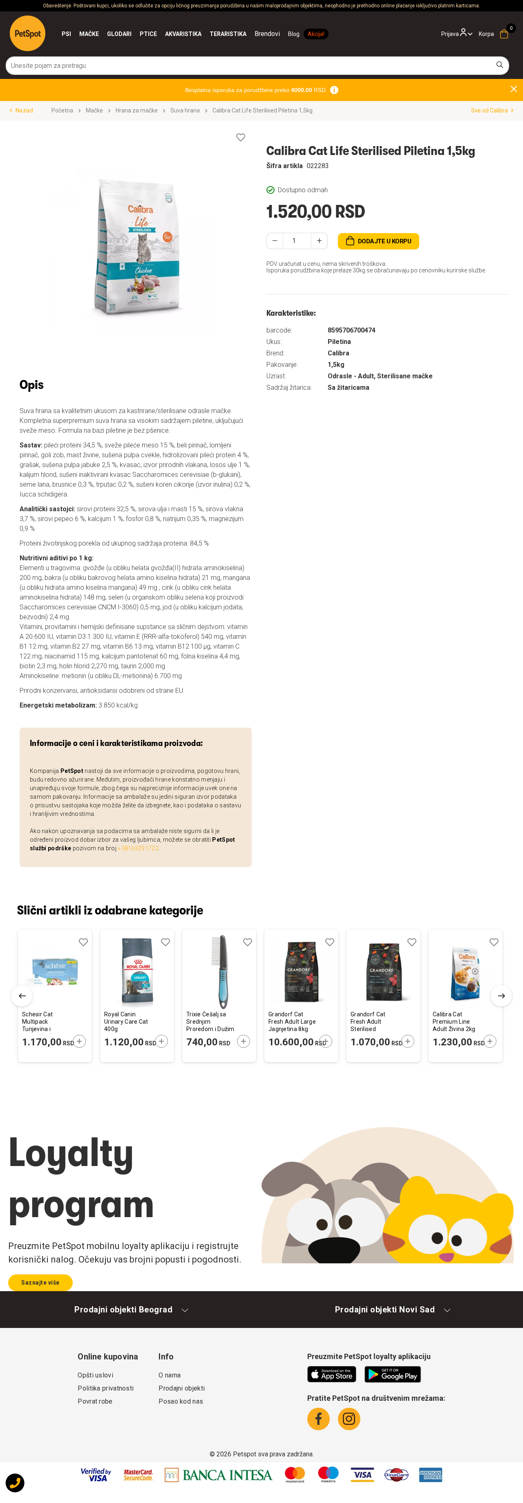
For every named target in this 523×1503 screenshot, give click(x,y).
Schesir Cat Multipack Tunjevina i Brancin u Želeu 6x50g (43, 1022)
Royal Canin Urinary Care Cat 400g (126, 1021)
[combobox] (257, 65)
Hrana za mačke (137, 110)
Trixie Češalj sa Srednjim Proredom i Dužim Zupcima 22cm (210, 1022)
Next (501, 995)
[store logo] (27, 33)
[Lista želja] (240, 137)
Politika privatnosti (106, 1388)
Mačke (94, 110)
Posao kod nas (181, 1401)
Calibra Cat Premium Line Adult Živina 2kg (454, 1021)
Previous (21, 995)
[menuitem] (66, 34)
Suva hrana (185, 110)
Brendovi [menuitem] (267, 34)
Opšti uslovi (95, 1375)
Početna (62, 110)
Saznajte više (40, 1282)
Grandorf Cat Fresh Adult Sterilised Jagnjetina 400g (372, 1022)
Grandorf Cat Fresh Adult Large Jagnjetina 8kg (292, 1021)
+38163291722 (138, 848)
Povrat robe (95, 1401)
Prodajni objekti (182, 1388)
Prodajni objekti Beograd (123, 1309)
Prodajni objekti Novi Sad (385, 1309)
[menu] (171, 34)
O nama (170, 1375)
